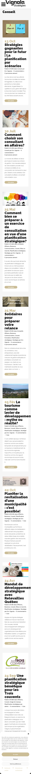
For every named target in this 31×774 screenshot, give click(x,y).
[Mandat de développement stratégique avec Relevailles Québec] (15, 569)
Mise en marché (21, 428)
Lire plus (11, 100)
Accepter (15, 754)
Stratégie (7, 253)
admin (6, 706)
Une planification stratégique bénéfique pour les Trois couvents (15, 686)
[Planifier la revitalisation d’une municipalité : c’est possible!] (15, 481)
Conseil (19, 69)
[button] (28, 734)
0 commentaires (19, 71)
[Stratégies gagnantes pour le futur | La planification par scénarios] (15, 28)
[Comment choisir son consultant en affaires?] (15, 118)
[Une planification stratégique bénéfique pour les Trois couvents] (15, 662)
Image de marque (15, 702)
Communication (9, 248)
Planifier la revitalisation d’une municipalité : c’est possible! (16, 502)
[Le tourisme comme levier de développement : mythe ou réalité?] (15, 391)
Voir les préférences (15, 764)
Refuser (15, 759)
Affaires (20, 148)
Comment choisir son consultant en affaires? (14, 140)
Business (13, 246)
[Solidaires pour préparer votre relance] (15, 302)
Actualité (20, 244)
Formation (8, 338)
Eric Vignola (8, 71)
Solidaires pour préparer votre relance (13, 321)
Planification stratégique (17, 250)
